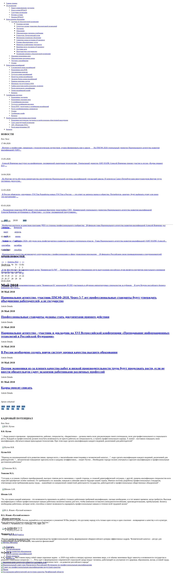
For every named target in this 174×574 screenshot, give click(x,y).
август (18, 240)
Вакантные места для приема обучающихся (30, 47)
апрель (18, 232)
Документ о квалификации (19, 61)
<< (3, 262)
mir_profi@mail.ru (16, 534)
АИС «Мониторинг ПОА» (19, 125)
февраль (18, 227)
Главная (9, 547)
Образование (20, 31)
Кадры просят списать (16, 387)
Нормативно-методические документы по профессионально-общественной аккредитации (39, 120)
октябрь (18, 245)
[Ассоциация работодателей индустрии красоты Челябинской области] (32, 572)
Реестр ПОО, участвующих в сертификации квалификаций (30, 106)
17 (23, 273)
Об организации (11, 5)
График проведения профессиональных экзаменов (27, 86)
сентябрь (6, 245)
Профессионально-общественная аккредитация (21, 118)
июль (5, 240)
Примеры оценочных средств (20, 81)
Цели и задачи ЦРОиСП (19, 10)
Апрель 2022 (12, 262)
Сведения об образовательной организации (25, 22)
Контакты (14, 93)
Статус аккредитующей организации (22, 122)
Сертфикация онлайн (18, 113)
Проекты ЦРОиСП (17, 17)
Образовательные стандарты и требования (29, 33)
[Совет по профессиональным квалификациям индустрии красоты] (31, 567)
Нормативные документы (19, 97)
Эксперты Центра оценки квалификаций (24, 79)
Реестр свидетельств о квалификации (23, 88)
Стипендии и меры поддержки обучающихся (30, 40)
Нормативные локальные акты (21, 100)
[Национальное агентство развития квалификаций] (23, 563)
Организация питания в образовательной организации (33, 54)
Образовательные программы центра (23, 58)
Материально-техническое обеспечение (28, 38)
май (6, 236)
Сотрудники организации (19, 12)
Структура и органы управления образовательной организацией (36, 26)
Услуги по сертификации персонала (22, 104)
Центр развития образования (15, 19)
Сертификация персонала (14, 95)
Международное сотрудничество (26, 51)
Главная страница (11, 3)
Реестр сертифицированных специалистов (24, 109)
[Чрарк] (4, 569)
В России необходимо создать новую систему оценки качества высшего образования (59, 352)
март (6, 232)
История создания (17, 15)
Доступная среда (21, 49)
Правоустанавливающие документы (22, 8)
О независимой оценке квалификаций (23, 67)
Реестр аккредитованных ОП (20, 127)
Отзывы (13, 63)
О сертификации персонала (19, 102)
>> (23, 262)
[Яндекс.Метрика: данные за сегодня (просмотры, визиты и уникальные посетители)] (9, 542)
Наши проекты (12, 556)
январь (6, 227)
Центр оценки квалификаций (15, 65)
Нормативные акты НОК (19, 70)
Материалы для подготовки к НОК (22, 83)
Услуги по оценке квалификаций (21, 74)
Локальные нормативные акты (21, 56)
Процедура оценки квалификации (22, 77)
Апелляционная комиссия (19, 72)
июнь (18, 236)
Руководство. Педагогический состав (28, 35)
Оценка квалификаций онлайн (20, 90)
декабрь (18, 249)
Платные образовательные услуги (27, 42)
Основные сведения (22, 24)
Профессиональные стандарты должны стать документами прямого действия (55, 316)
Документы (20, 28)
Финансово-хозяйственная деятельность (29, 44)
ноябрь (6, 249)
